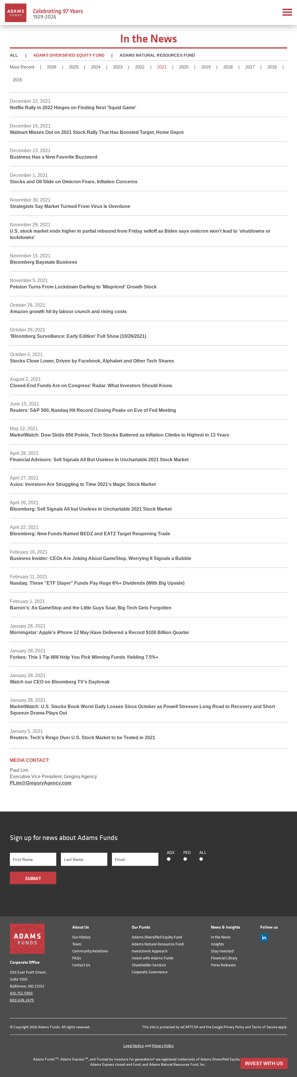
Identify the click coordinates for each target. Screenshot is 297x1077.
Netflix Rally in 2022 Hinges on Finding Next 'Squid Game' (73, 107)
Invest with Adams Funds (152, 958)
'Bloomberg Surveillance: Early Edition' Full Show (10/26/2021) (78, 336)
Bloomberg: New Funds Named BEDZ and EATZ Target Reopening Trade (90, 533)
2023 (117, 66)
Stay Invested (222, 951)
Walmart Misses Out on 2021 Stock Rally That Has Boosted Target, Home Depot (97, 132)
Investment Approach (149, 951)
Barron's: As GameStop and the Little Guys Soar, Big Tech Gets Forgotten (90, 607)
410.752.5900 (21, 993)
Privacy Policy (234, 1026)
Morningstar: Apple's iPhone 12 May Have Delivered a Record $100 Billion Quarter (99, 632)
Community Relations (90, 951)
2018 (228, 66)
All (14, 55)
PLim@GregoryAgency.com (40, 782)
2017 (250, 66)
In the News (221, 937)
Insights (217, 944)
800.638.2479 (22, 1000)
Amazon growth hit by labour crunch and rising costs (68, 311)
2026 (51, 66)
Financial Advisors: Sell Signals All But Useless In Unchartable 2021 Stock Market (99, 459)
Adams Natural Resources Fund (157, 55)
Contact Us (81, 964)
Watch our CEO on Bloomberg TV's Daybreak (60, 681)
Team (77, 944)
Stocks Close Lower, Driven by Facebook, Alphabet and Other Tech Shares (92, 360)
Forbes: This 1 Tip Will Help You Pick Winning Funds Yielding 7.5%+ (84, 657)
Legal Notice (133, 1045)
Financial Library (224, 958)
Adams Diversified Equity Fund (68, 55)
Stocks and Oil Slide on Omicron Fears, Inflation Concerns (73, 181)
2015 (17, 79)
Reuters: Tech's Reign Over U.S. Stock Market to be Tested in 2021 (82, 737)
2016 (272, 66)
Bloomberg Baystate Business (43, 262)
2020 (184, 66)
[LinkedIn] (264, 940)
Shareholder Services (149, 964)
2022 (139, 66)
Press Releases (223, 964)
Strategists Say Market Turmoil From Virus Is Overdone (70, 206)
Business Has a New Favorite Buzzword (53, 157)
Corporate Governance (150, 971)
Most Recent (22, 66)
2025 (73, 66)
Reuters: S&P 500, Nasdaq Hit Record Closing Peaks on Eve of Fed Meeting (93, 410)
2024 (95, 66)
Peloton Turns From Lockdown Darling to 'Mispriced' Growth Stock (83, 286)
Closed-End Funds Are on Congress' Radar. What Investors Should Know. (91, 385)
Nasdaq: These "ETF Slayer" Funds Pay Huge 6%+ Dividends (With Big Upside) (97, 583)
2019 (206, 66)
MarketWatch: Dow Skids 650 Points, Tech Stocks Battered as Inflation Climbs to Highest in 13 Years (119, 434)
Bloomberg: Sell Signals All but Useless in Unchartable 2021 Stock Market (91, 509)
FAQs (76, 958)
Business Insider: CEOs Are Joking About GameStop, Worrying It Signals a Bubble (100, 558)
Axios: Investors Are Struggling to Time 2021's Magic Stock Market (83, 484)
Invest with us (264, 1063)
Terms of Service (264, 1026)
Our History (81, 937)
